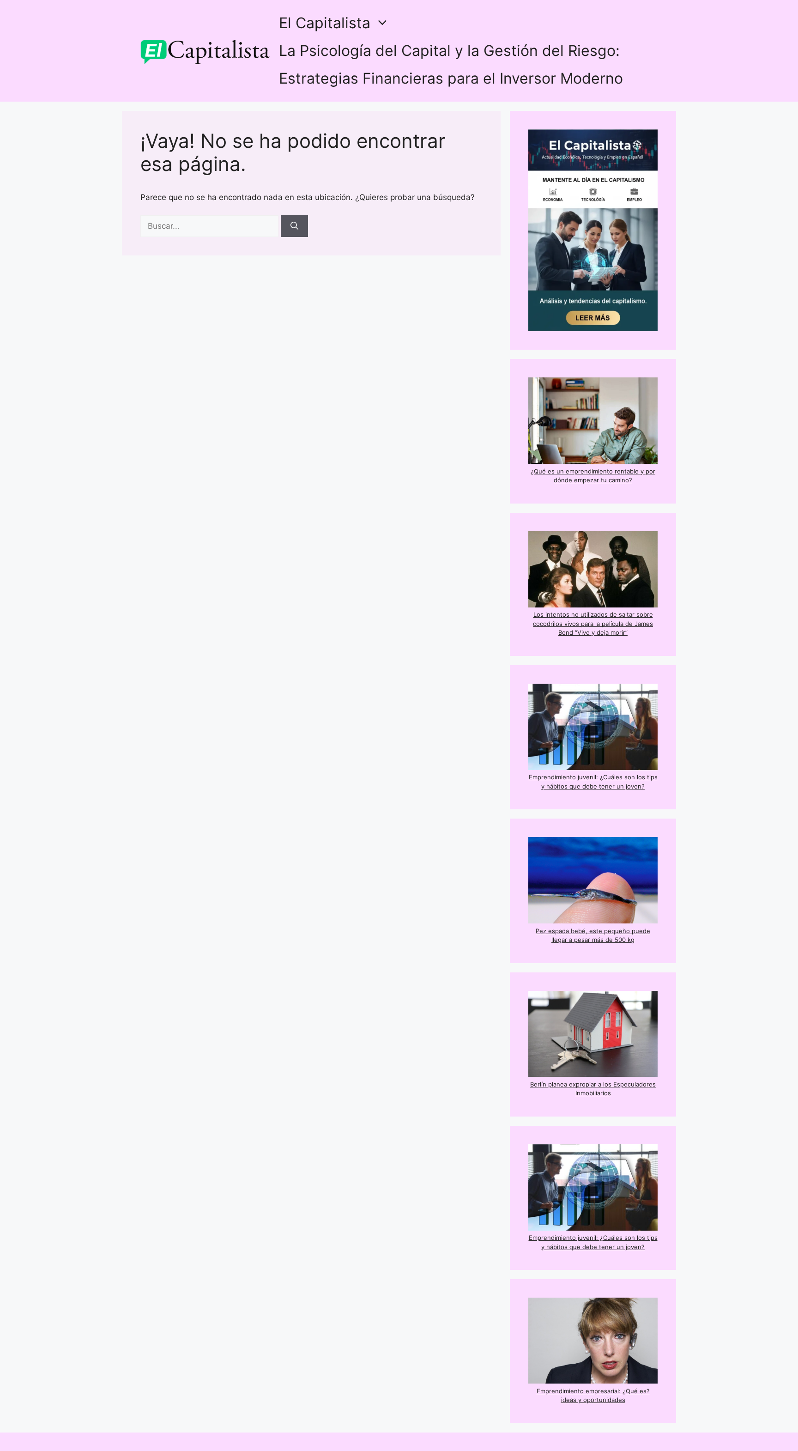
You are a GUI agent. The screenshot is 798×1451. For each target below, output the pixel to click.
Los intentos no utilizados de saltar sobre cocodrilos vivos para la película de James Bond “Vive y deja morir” (593, 623)
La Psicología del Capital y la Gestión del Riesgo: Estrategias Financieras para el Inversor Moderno (451, 64)
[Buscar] (294, 226)
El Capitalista (324, 23)
